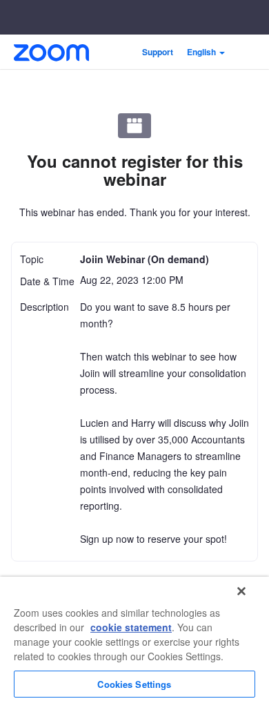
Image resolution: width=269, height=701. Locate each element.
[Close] (241, 591)
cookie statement (131, 627)
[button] (206, 52)
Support (157, 52)
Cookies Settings (134, 684)
